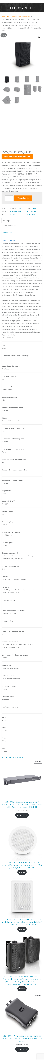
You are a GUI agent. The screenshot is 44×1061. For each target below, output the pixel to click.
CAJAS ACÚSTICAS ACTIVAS (31, 211)
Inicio (3, 16)
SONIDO (8, 16)
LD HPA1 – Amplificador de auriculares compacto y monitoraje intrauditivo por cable (22, 1038)
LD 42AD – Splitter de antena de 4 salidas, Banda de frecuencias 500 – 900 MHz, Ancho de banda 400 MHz (22, 804)
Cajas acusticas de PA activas (21, 16)
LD (35, 214)
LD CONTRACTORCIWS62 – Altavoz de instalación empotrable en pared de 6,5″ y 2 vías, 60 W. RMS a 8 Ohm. (22, 922)
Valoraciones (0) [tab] (9, 225)
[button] (39, 37)
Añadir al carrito (23, 198)
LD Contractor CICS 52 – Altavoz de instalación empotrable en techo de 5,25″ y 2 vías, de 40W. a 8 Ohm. (22, 865)
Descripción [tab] (7, 221)
